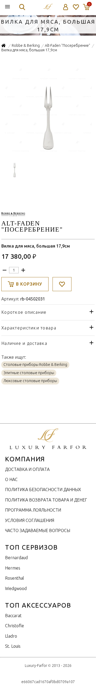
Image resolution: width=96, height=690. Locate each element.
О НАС (11, 479)
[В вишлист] (62, 284)
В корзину (29, 284)
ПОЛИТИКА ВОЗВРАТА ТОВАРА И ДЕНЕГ (46, 499)
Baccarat (13, 615)
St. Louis (13, 646)
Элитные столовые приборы (28, 373)
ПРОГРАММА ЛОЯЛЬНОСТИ (33, 510)
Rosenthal (14, 578)
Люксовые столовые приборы (30, 381)
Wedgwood (16, 588)
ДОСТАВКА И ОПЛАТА (27, 469)
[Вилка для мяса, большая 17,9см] (48, 151)
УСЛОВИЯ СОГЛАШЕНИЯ (29, 520)
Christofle (14, 625)
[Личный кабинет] (65, 7)
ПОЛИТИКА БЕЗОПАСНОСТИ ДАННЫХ (43, 489)
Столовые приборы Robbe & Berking (35, 364)
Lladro (11, 636)
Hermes (12, 568)
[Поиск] (22, 7)
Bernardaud (16, 557)
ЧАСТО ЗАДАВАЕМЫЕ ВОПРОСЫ (37, 530)
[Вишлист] (75, 7)
